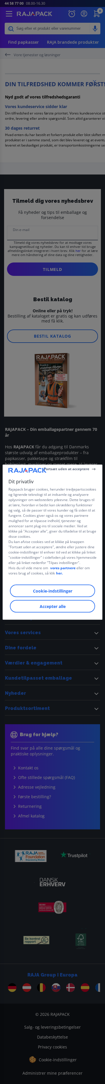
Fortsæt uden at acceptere (66, 468)
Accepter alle (53, 606)
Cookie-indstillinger (52, 590)
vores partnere (63, 567)
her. (59, 572)
